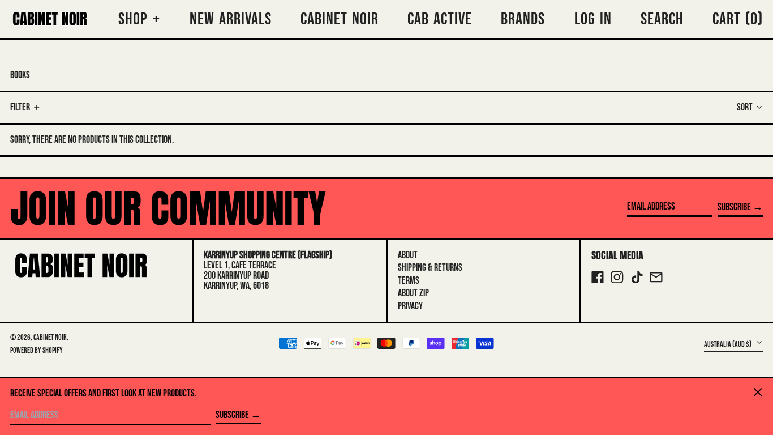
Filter (20, 107)
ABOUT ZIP (413, 293)
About (408, 255)
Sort (745, 107)
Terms (408, 281)
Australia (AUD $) (728, 343)
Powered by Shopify (36, 350)
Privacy (410, 306)
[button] (737, 19)
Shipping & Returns (430, 268)
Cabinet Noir (50, 337)
